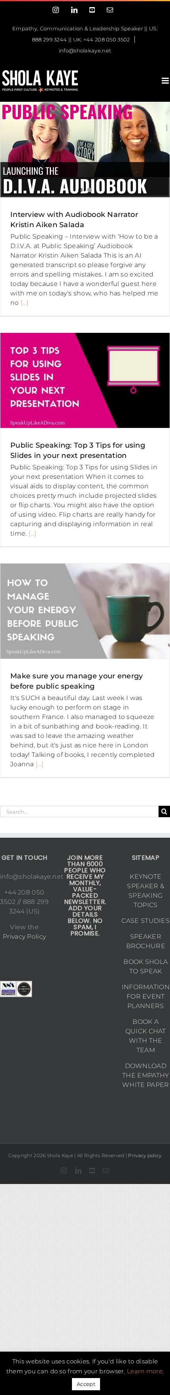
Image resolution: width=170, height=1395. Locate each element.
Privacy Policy (24, 936)
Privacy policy (144, 1155)
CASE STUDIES (145, 920)
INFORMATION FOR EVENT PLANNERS (146, 996)
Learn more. (145, 1371)
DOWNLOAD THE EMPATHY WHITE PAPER (145, 1075)
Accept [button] (86, 1384)
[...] (25, 302)
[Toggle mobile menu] (166, 81)
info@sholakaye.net (85, 50)
